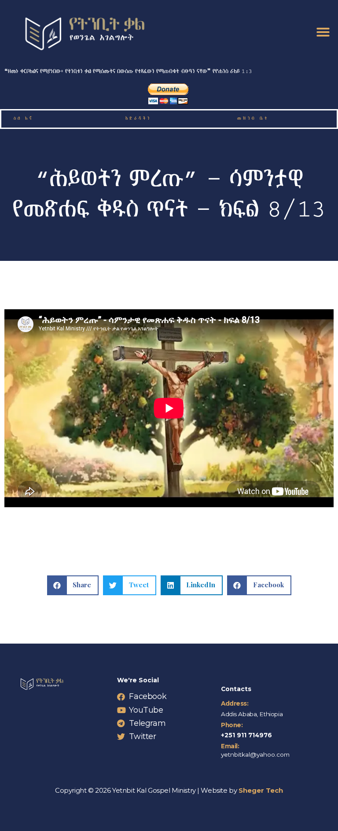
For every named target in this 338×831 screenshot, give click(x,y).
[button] (323, 32)
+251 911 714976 (246, 735)
